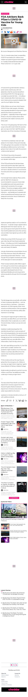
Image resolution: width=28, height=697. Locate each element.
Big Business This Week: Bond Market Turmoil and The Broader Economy (7, 411)
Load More (14, 498)
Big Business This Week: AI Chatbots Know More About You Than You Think (14, 608)
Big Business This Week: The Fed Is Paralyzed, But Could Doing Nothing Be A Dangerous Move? (14, 614)
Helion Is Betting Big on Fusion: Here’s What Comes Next (8, 454)
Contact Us (17, 676)
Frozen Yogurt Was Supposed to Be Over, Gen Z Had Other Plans (8, 424)
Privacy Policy (4, 681)
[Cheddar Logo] (8, 2)
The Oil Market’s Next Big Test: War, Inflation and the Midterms (8, 469)
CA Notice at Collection (6, 684)
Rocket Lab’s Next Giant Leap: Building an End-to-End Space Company (8, 440)
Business (5, 13)
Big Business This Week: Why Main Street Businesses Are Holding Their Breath (15, 603)
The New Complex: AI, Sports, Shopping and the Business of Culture (8, 485)
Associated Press (7, 27)
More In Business (7, 405)
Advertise (17, 675)
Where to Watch (5, 675)
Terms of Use (4, 683)
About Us (3, 676)
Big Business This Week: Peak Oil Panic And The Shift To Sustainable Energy (14, 598)
